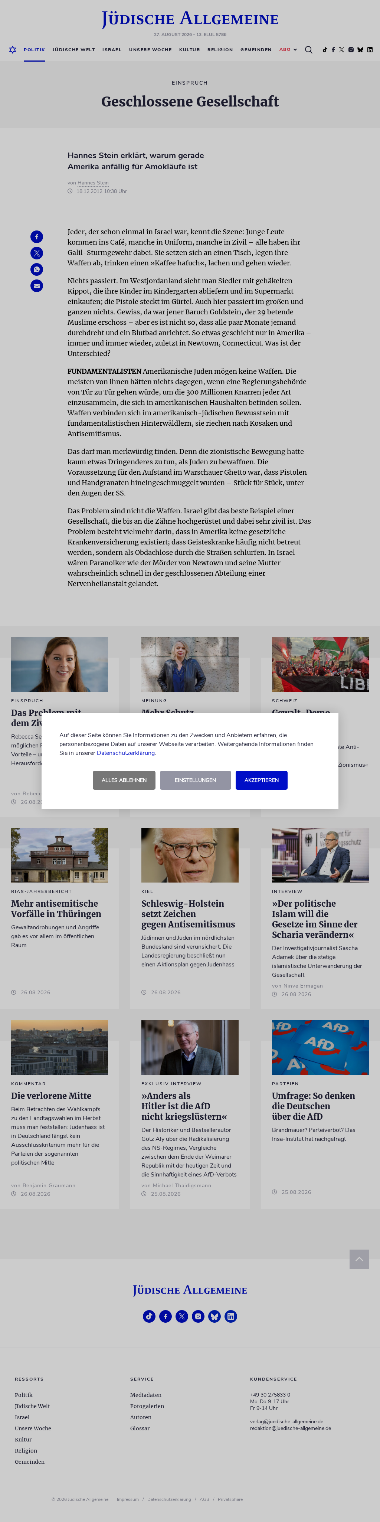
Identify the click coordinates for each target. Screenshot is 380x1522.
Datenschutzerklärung (126, 753)
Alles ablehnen (124, 780)
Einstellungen (195, 780)
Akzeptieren (262, 780)
